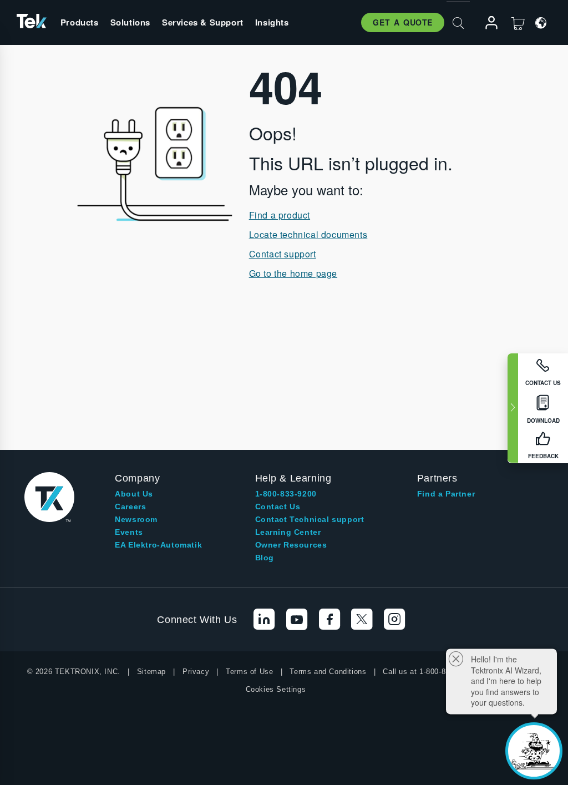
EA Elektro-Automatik (158, 544)
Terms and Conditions (328, 671)
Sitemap (151, 671)
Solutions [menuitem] (130, 22)
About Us (134, 493)
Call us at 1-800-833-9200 (428, 671)
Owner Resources (291, 544)
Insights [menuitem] (272, 22)
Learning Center (288, 532)
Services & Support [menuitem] (203, 22)
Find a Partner (446, 493)
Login (486, 23)
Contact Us (278, 506)
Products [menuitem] (79, 22)
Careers (130, 506)
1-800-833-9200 (286, 493)
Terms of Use (249, 671)
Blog (264, 557)
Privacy (195, 671)
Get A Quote (403, 22)
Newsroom (136, 519)
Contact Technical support (309, 519)
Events (129, 532)
